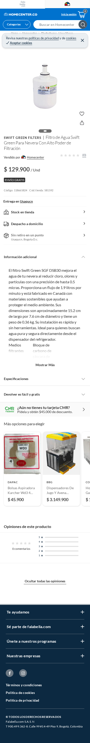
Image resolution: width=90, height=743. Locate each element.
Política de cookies (20, 693)
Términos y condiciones (24, 685)
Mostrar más (45, 365)
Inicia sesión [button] (69, 14)
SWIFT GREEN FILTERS (23, 138)
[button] (61, 24)
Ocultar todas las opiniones (45, 581)
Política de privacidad (22, 700)
